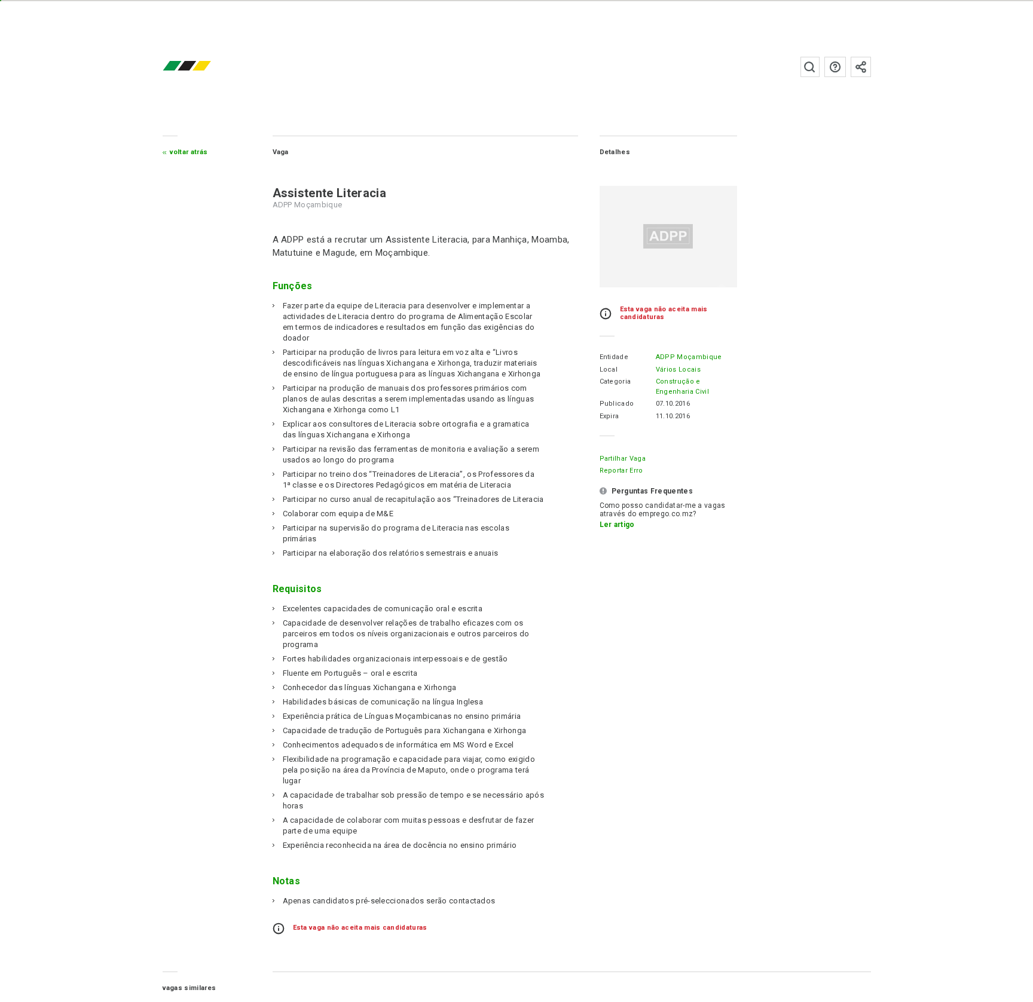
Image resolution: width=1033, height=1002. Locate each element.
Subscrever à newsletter (861, 67)
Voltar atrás (189, 152)
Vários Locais (678, 369)
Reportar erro (621, 470)
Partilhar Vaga (623, 458)
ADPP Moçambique (689, 357)
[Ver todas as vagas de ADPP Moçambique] (668, 236)
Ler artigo (617, 524)
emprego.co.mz (204, 66)
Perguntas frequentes (835, 67)
